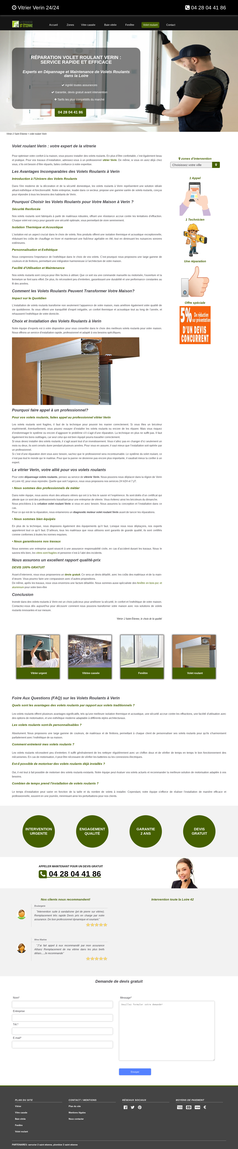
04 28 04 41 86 (208, 8)
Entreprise (19, 1011)
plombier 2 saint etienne (65, 1144)
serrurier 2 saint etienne (40, 1144)
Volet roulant (21, 1131)
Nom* (16, 997)
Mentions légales (77, 1112)
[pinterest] (140, 1108)
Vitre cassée (21, 1112)
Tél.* (15, 1024)
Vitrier (18, 1106)
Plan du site (75, 1106)
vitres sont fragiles (46, 552)
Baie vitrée (20, 1119)
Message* (126, 997)
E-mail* (17, 1037)
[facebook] (125, 1108)
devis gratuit (72, 574)
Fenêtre (19, 1125)
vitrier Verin (110, 160)
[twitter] (132, 1108)
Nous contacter (76, 1119)
